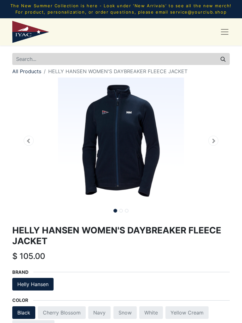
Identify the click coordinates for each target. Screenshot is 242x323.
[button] (28, 141)
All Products (26, 71)
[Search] (223, 59)
